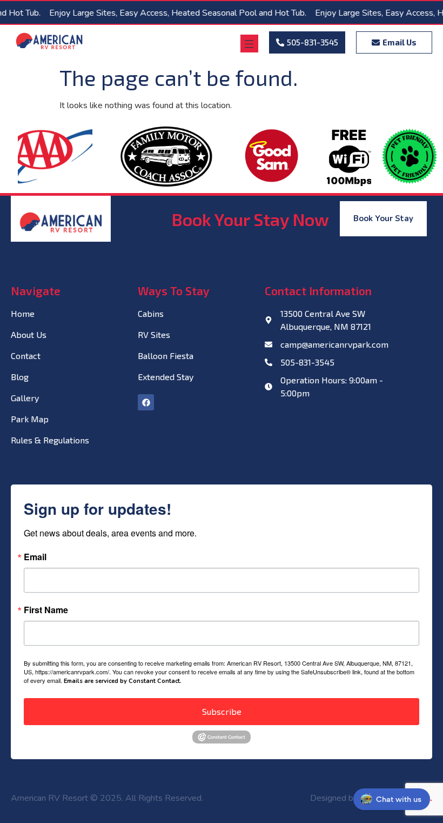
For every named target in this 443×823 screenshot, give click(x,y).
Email (35, 557)
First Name (46, 610)
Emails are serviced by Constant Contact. (123, 681)
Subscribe (221, 711)
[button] (249, 43)
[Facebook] (146, 402)
